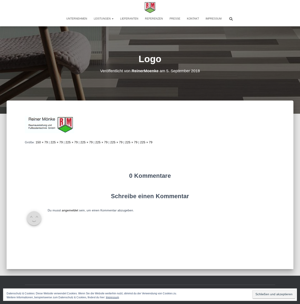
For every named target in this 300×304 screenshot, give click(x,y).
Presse (175, 18)
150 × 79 (42, 142)
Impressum (214, 18)
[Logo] (49, 124)
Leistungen (102, 18)
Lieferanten (129, 18)
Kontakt (193, 18)
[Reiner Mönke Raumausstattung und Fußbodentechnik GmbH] (150, 7)
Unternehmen (76, 18)
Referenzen (154, 18)
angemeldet (70, 210)
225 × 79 (57, 142)
